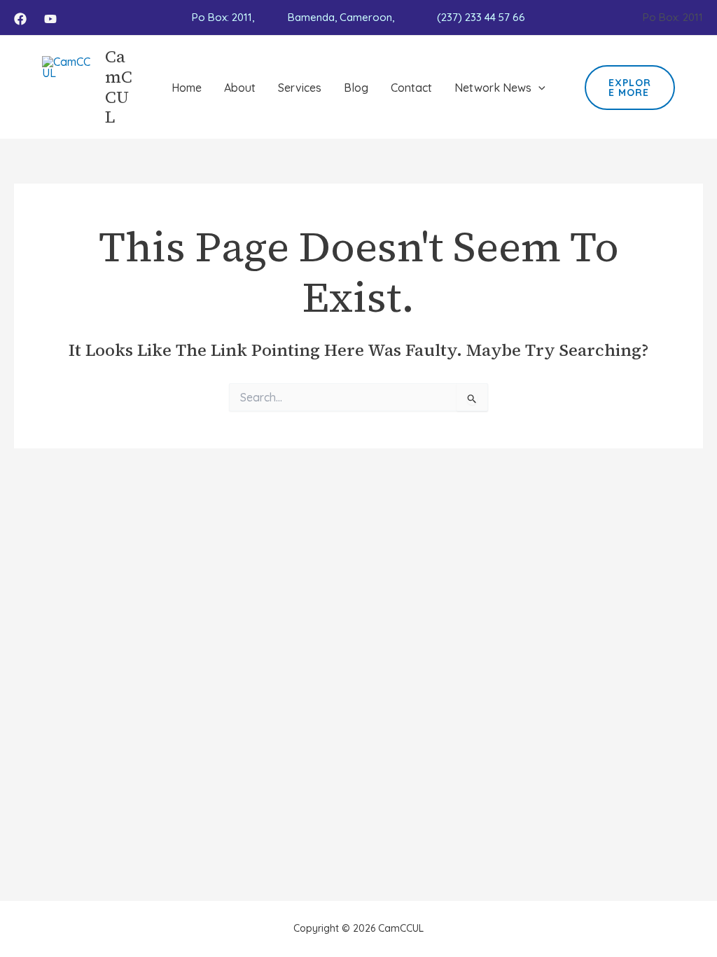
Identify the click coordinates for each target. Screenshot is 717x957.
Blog (356, 88)
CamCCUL (118, 86)
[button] (538, 88)
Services (299, 88)
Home (187, 88)
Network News (492, 88)
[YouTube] (50, 19)
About (240, 88)
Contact (411, 88)
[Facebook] (20, 19)
